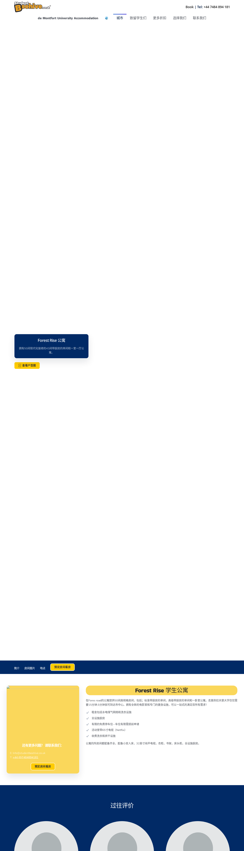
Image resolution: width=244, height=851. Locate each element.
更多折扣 (159, 18)
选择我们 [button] (179, 18)
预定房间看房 (43, 766)
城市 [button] (120, 18)
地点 (42, 668)
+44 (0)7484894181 (25, 757)
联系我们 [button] (199, 18)
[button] (107, 18)
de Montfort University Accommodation (68, 18)
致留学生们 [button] (138, 18)
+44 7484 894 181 (217, 7)
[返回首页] (32, 7)
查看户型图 (29, 365)
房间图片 (29, 668)
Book (190, 7)
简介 (16, 668)
